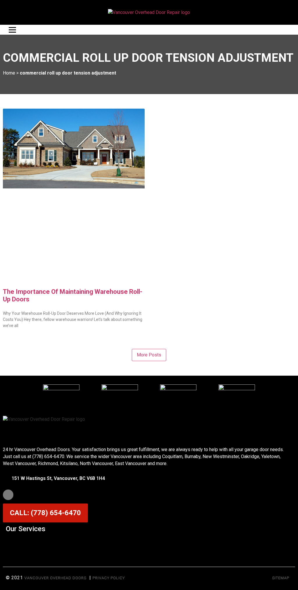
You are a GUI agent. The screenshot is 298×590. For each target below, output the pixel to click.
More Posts (149, 355)
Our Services (25, 528)
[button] (149, 543)
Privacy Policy (109, 578)
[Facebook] (8, 495)
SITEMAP (280, 578)
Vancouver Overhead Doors (55, 578)
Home (9, 73)
